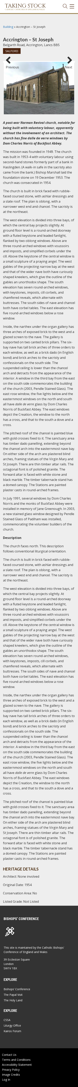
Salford (11, 51)
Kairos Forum (12, 1031)
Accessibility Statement (17, 1065)
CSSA (7, 1020)
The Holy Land (13, 1000)
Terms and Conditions (16, 1060)
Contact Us (9, 1055)
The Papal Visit (13, 995)
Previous (10, 65)
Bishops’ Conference (17, 989)
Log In (6, 1079)
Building (8, 27)
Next (68, 65)
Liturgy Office (12, 1025)
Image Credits (11, 1074)
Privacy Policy (11, 1069)
